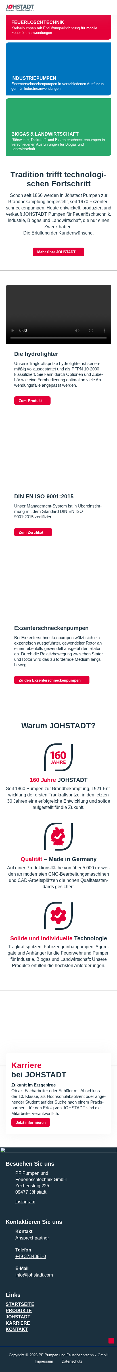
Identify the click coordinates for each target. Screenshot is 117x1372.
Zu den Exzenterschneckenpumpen (50, 680)
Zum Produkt (30, 401)
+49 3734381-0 (30, 1256)
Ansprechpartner (32, 1238)
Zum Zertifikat (31, 532)
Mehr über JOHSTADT (56, 252)
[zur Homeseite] (44, 6)
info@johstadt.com (34, 1275)
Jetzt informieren (31, 1122)
